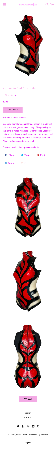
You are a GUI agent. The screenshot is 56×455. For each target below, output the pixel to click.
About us (28, 417)
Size (7, 95)
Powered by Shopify (38, 434)
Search (28, 413)
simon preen (22, 434)
